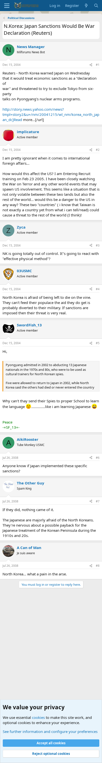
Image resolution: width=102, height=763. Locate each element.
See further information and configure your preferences (50, 731)
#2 (98, 150)
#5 (98, 343)
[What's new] (86, 5)
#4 (98, 289)
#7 (98, 501)
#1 (98, 65)
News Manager (31, 46)
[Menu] (7, 6)
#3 (98, 245)
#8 (98, 566)
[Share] (91, 65)
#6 (98, 458)
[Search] (96, 5)
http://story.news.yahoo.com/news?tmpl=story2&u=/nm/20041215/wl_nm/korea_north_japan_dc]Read (50, 114)
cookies (38, 717)
